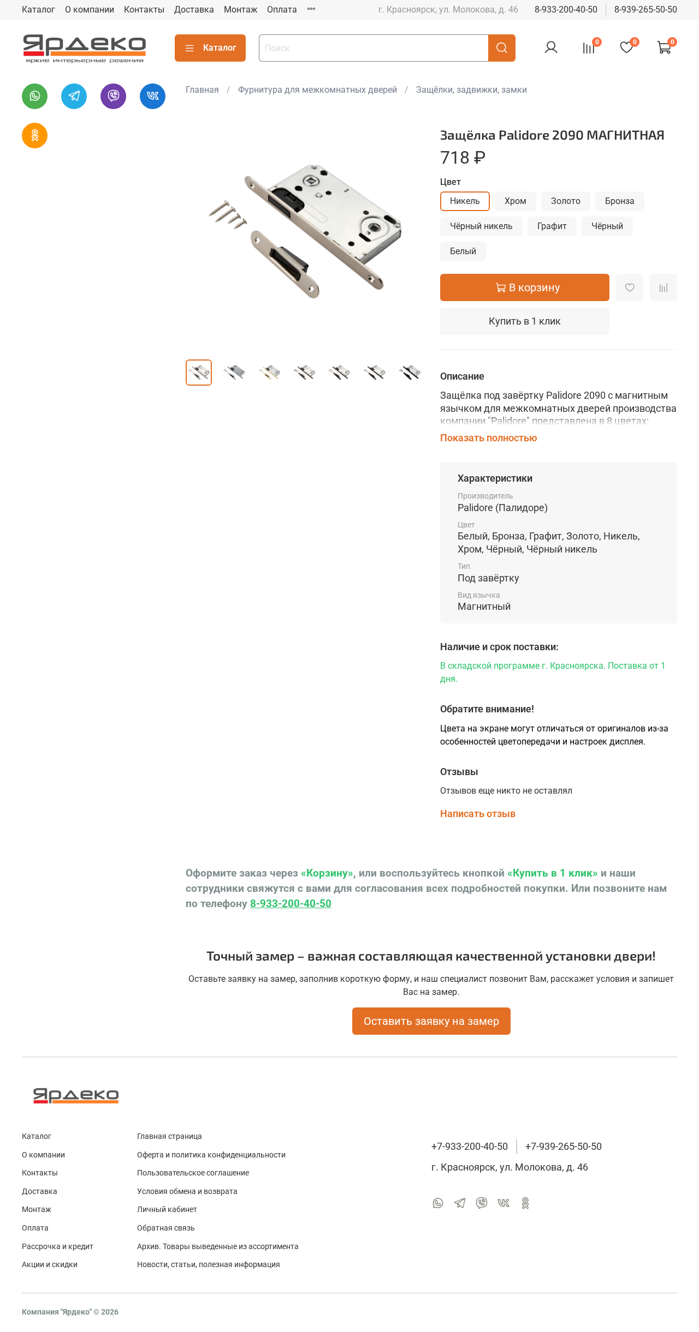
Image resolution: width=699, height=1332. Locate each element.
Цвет (450, 182)
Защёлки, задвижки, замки (471, 90)
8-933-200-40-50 (566, 9)
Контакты (144, 9)
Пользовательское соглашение (193, 1173)
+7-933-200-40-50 (469, 1146)
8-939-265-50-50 (645, 9)
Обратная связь (166, 1228)
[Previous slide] (203, 232)
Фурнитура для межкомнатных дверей (317, 90)
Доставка (194, 9)
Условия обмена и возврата (187, 1191)
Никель (465, 201)
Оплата (282, 9)
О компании (89, 9)
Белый (463, 251)
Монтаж (240, 9)
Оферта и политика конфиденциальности (211, 1155)
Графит (552, 226)
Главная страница (169, 1136)
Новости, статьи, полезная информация (208, 1264)
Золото (565, 201)
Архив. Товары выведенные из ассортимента (218, 1246)
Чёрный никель (481, 226)
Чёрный (607, 226)
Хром (515, 201)
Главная (202, 90)
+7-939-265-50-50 (563, 1146)
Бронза (620, 201)
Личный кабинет (167, 1209)
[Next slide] (405, 232)
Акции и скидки (50, 1264)
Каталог (38, 9)
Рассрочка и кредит (57, 1246)
